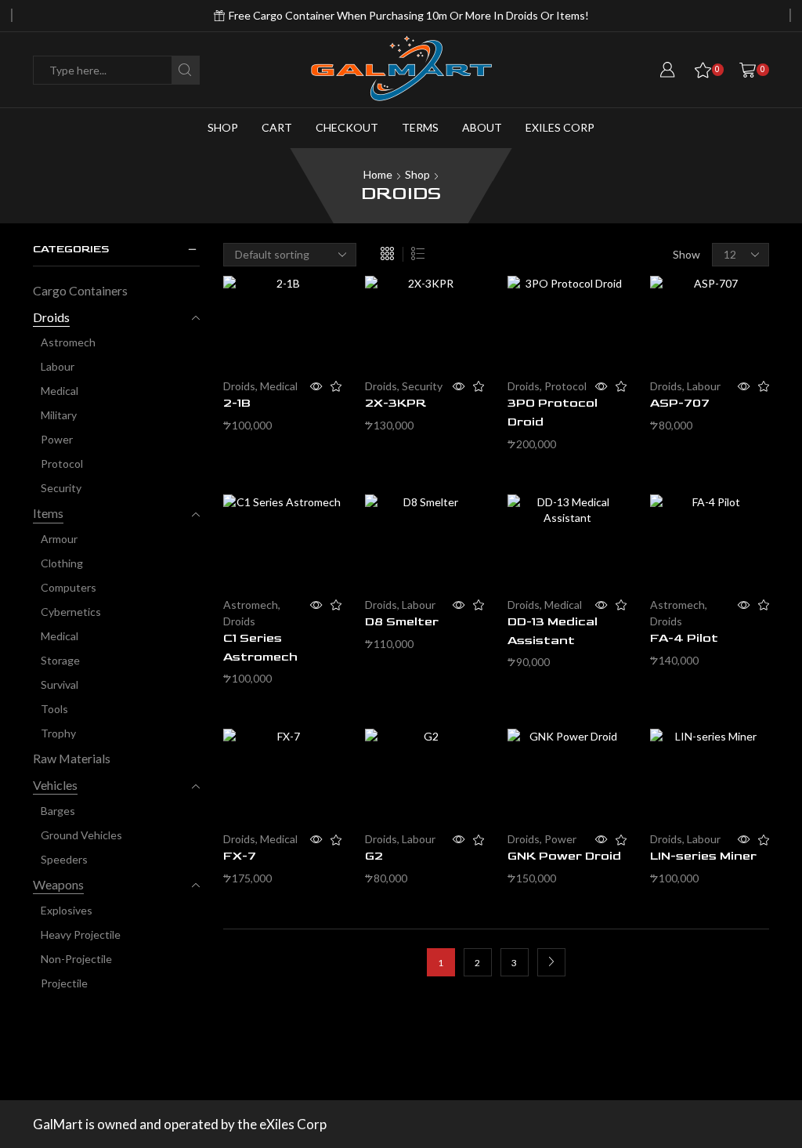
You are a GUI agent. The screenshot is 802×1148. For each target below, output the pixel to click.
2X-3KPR (395, 403)
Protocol (565, 386)
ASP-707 (680, 403)
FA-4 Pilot (684, 638)
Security (422, 386)
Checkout (347, 127)
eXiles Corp (560, 127)
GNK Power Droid (564, 856)
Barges (58, 810)
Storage (60, 660)
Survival (59, 684)
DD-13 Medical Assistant (553, 631)
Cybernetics (71, 611)
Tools (54, 708)
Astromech (250, 604)
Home (377, 174)
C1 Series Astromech (260, 648)
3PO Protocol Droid (553, 412)
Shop (223, 127)
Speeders (64, 859)
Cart (277, 127)
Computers (68, 587)
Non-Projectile (76, 958)
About (482, 127)
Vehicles (55, 784)
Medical (279, 386)
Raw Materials (71, 758)
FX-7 (239, 856)
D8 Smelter (402, 621)
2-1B (237, 403)
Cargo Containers (80, 290)
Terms (420, 127)
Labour (704, 386)
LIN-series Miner (703, 856)
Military (59, 415)
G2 (374, 856)
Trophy (58, 733)
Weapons (58, 884)
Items (48, 512)
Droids (239, 386)
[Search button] (185, 70)
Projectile (64, 983)
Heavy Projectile (81, 934)
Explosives (66, 910)
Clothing (62, 563)
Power (560, 839)
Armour (59, 538)
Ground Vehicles (81, 835)
